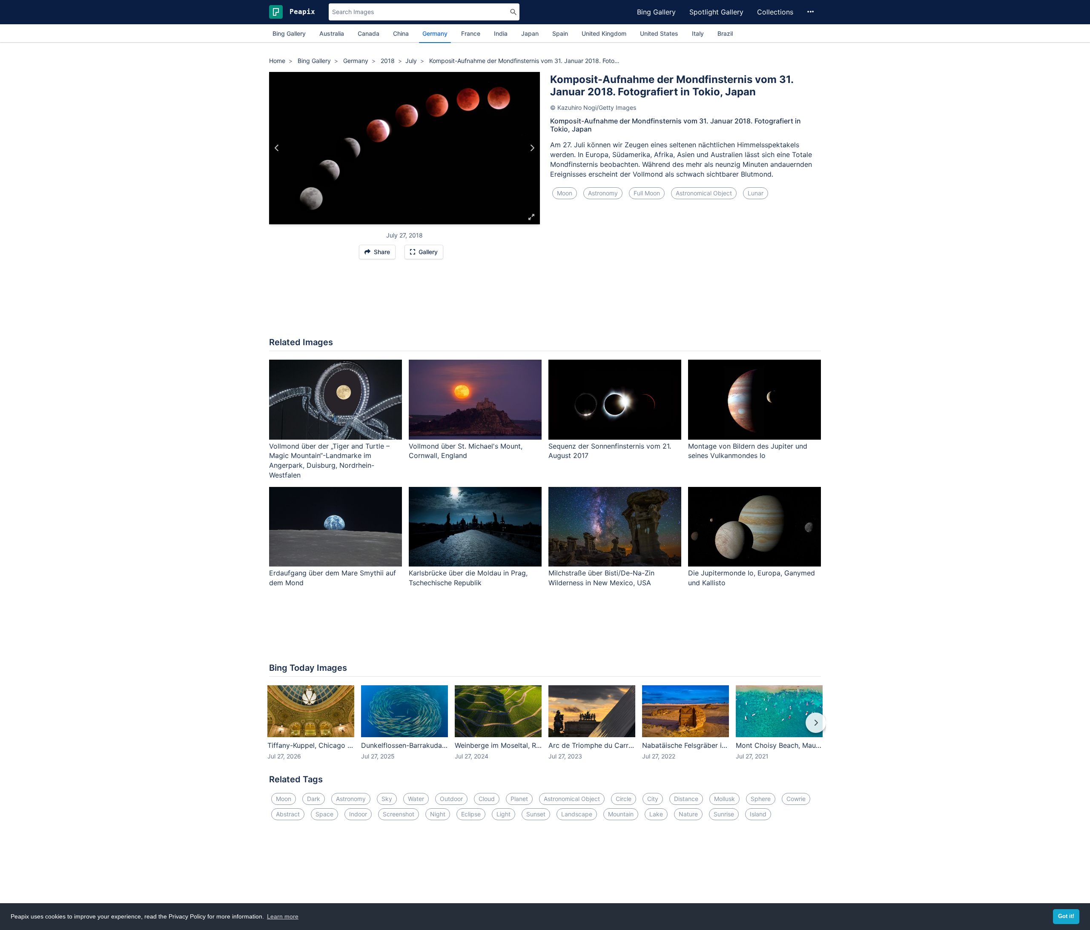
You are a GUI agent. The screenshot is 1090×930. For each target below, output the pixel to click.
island (758, 814)
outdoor (451, 798)
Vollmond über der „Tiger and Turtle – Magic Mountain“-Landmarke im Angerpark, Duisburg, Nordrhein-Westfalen (329, 461)
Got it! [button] (1066, 916)
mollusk (724, 798)
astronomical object (704, 193)
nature (688, 814)
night (437, 814)
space (324, 814)
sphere (761, 798)
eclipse (471, 814)
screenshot (398, 814)
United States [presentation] (659, 33)
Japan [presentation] (530, 33)
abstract (288, 814)
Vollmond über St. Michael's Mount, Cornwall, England (465, 451)
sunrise (724, 814)
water (416, 798)
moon (564, 193)
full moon (647, 193)
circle (623, 798)
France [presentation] (470, 33)
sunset (535, 814)
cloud (487, 798)
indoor (358, 814)
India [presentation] (501, 33)
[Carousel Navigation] (545, 728)
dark (313, 798)
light (503, 814)
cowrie (796, 798)
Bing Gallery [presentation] (289, 33)
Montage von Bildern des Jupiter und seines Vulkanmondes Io (747, 451)
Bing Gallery (656, 12)
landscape (576, 814)
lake (656, 814)
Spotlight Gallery (716, 12)
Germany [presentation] (434, 33)
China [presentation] (401, 33)
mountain (621, 814)
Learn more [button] (282, 916)
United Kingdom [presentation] (604, 33)
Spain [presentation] (560, 33)
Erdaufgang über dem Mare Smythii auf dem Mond (332, 578)
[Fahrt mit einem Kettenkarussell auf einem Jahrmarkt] (532, 148)
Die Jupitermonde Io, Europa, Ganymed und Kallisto (751, 578)
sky (387, 798)
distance (686, 798)
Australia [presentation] (331, 33)
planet (519, 798)
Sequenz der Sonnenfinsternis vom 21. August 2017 (609, 451)
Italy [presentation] (698, 33)
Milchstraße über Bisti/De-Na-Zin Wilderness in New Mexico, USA (601, 578)
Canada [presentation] (368, 33)
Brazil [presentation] (725, 33)
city (652, 798)
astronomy (603, 193)
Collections (775, 12)
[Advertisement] (545, 302)
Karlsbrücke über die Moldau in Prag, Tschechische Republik (468, 578)
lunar (755, 193)
